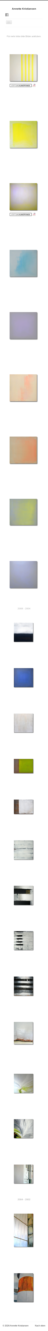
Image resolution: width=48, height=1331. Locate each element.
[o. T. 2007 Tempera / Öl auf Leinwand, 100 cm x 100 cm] (24, 895)
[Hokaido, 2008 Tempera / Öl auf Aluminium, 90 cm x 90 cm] (24, 723)
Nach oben (40, 1326)
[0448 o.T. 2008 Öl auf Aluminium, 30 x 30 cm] (24, 678)
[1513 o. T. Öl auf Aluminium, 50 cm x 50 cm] (24, 513)
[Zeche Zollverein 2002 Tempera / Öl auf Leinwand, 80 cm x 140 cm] (24, 1230)
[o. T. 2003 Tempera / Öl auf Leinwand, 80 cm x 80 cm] (24, 1174)
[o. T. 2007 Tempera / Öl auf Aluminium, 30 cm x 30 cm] (24, 850)
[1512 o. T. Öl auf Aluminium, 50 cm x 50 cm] (24, 264)
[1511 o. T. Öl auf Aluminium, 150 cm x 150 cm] (24, 575)
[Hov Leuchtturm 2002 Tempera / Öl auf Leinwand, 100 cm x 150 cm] (24, 1288)
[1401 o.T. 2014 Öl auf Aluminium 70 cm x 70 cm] (24, 450)
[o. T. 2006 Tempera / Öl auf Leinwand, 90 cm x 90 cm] (24, 941)
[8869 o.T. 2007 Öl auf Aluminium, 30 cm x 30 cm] (24, 632)
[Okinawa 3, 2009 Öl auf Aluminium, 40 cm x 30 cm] (24, 807)
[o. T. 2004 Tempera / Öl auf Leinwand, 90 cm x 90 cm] (24, 1084)
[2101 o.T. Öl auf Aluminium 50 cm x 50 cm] (24, 135)
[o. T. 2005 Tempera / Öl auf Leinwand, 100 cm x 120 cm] (24, 1033)
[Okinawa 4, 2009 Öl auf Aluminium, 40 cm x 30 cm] (24, 766)
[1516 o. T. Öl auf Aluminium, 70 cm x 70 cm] (24, 326)
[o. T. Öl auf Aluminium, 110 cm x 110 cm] (24, 388)
